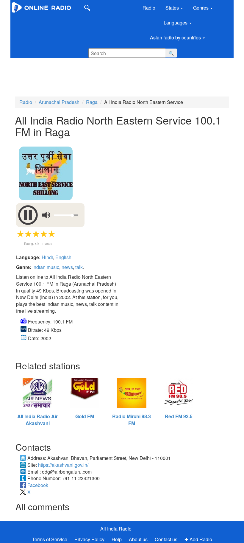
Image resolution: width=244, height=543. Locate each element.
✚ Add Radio (198, 539)
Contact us (166, 539)
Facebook (37, 485)
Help (117, 539)
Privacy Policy (90, 539)
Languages (176, 22)
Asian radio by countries (176, 37)
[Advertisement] (114, 76)
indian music (45, 267)
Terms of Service (49, 539)
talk (79, 267)
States (172, 7)
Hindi (47, 257)
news (67, 267)
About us (138, 539)
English (63, 257)
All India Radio (116, 528)
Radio (149, 7)
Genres (201, 7)
